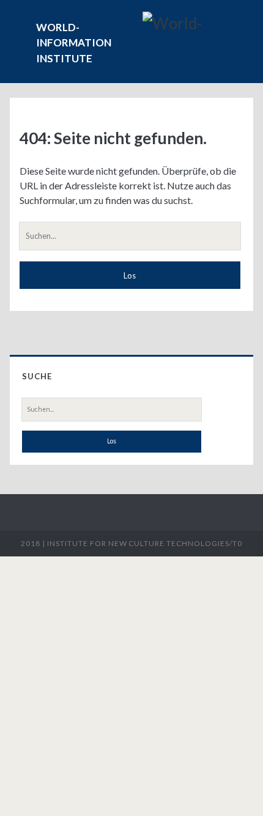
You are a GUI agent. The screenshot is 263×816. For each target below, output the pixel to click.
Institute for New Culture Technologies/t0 (144, 543)
